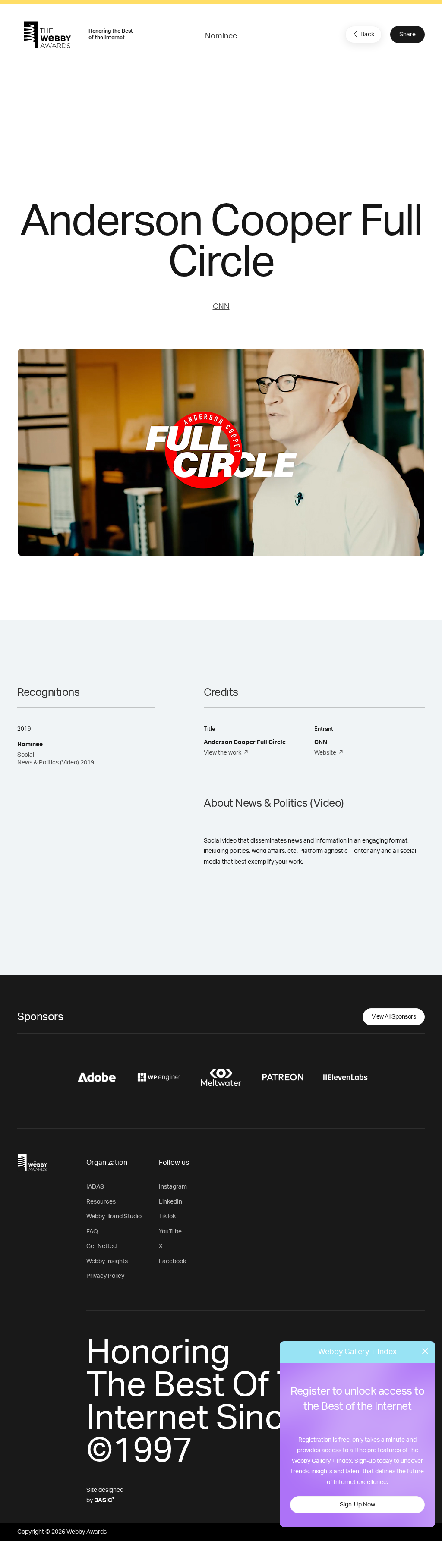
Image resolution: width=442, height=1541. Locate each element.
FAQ (92, 1232)
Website (325, 753)
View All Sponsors (394, 1017)
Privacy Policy (105, 1276)
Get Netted (101, 1246)
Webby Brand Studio (114, 1217)
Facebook (172, 1261)
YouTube (170, 1232)
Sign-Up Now (357, 1505)
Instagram (173, 1187)
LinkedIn (170, 1202)
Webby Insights (107, 1261)
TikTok (167, 1217)
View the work (222, 753)
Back (367, 34)
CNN (221, 307)
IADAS (95, 1187)
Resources (101, 1202)
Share (407, 34)
